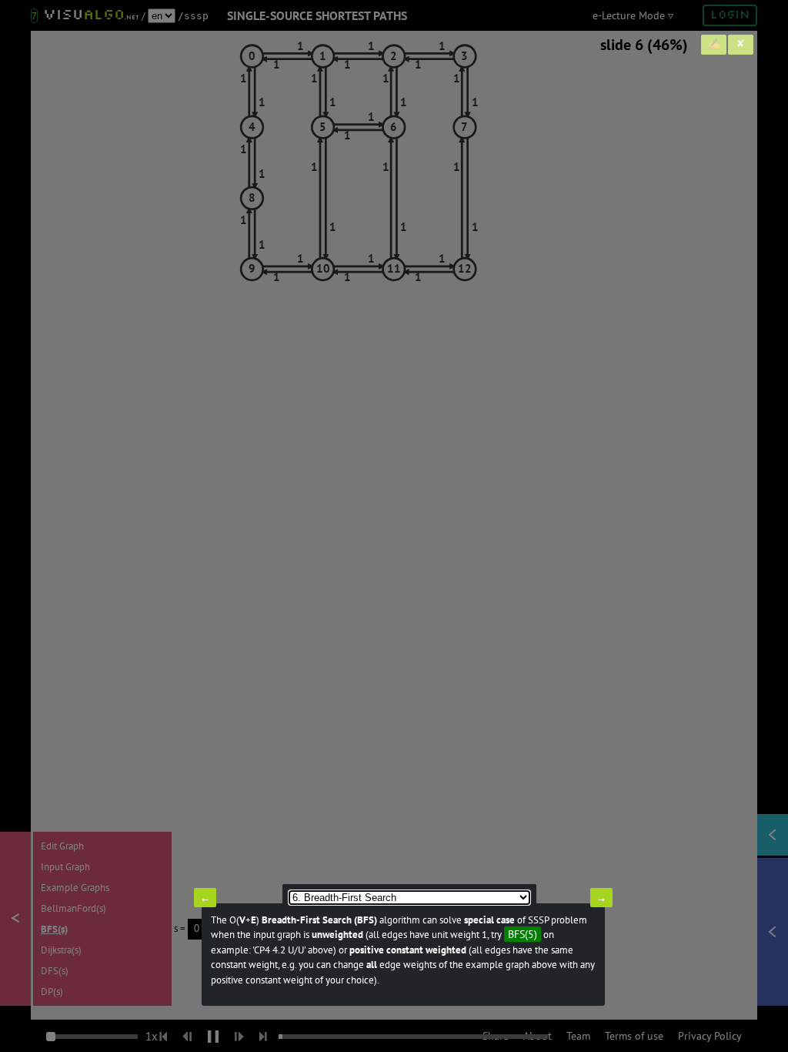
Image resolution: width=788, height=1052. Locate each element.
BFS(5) (522, 934)
